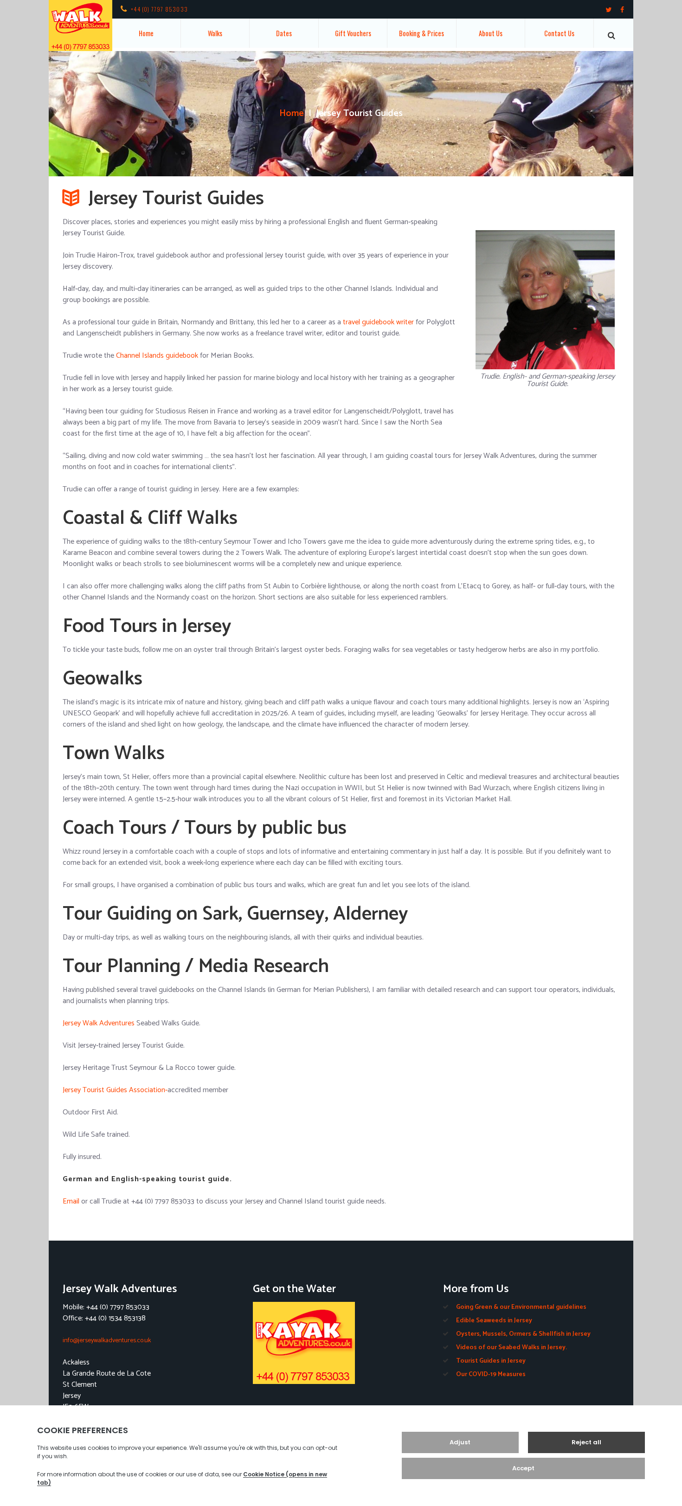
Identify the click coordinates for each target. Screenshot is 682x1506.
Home (146, 33)
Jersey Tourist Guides (96, 1090)
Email (71, 1201)
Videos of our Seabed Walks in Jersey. (511, 1347)
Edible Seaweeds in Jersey (494, 1320)
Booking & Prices (421, 33)
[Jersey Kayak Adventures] (341, 1343)
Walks (215, 33)
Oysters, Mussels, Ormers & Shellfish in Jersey (523, 1334)
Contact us (559, 33)
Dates (284, 33)
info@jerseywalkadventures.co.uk (107, 1340)
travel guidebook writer (378, 322)
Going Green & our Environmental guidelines (521, 1307)
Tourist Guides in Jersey (491, 1361)
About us (490, 33)
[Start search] (611, 35)
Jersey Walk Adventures (99, 1023)
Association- (148, 1090)
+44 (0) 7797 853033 (159, 9)
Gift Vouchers (353, 33)
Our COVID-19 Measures (491, 1374)
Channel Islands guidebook (157, 355)
